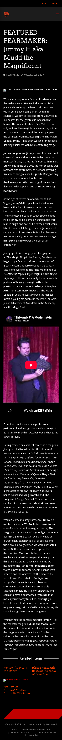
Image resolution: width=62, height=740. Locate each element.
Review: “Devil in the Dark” (15, 669)
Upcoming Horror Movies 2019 (36, 729)
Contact (55, 3)
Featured (24, 75)
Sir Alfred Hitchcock (20, 732)
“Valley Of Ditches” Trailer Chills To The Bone (16, 690)
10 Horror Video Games (45, 732)
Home (14, 729)
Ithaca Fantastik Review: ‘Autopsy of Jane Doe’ (44, 671)
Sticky (41, 75)
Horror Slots (33, 735)
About (45, 3)
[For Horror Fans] (6, 16)
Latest (33, 75)
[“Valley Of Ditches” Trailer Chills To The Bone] (16, 679)
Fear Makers (12, 75)
